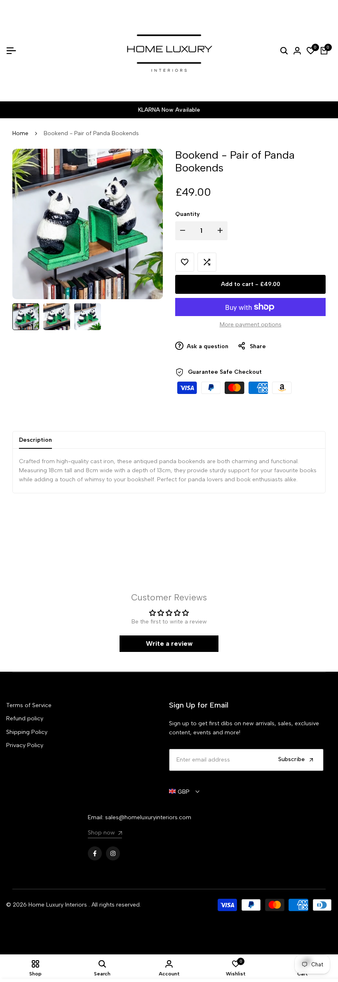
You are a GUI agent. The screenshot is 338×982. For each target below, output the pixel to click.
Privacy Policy (24, 745)
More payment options (251, 324)
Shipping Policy (26, 732)
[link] (105, 834)
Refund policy (24, 718)
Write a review (169, 643)
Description (35, 439)
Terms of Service (29, 705)
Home (20, 133)
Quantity (187, 214)
